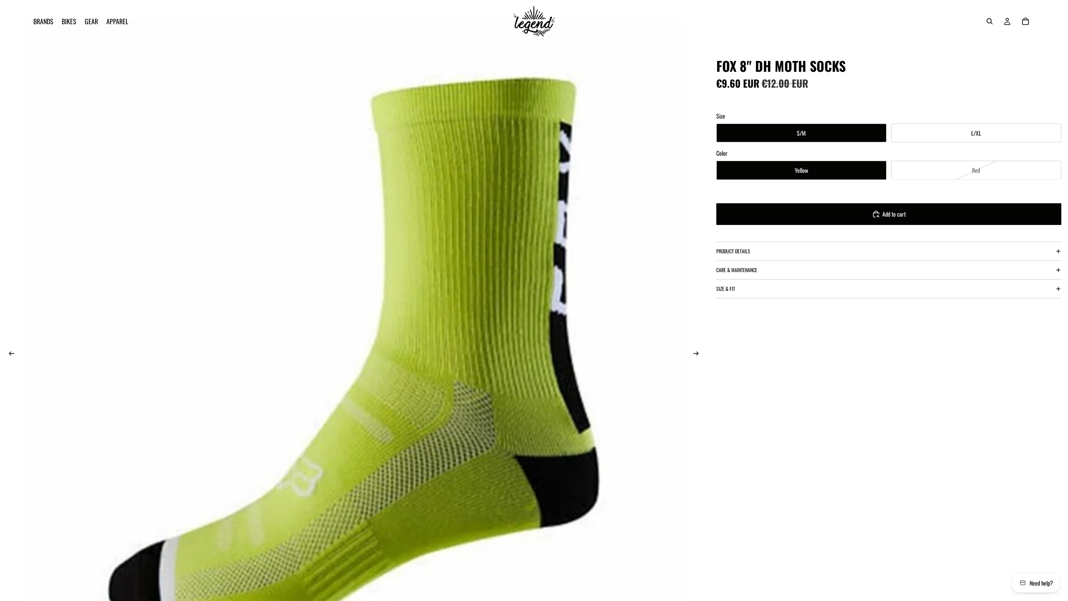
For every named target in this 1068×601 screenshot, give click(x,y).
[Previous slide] (9, 354)
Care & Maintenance (736, 269)
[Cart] (1025, 21)
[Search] (989, 21)
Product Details (733, 251)
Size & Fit (725, 288)
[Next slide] (699, 354)
